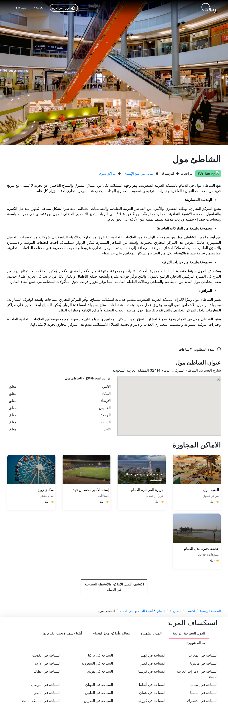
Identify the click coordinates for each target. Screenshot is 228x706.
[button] (38, 7)
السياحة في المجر (47, 692)
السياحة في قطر (152, 663)
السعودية (175, 611)
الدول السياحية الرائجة (188, 633)
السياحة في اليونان (99, 684)
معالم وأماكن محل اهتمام (111, 633)
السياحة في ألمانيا (152, 684)
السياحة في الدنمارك (202, 700)
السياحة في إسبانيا (204, 684)
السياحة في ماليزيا (204, 663)
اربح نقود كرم (61, 8)
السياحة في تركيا (100, 655)
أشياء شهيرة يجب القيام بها (62, 633)
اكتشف (190, 611)
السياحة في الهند (153, 655)
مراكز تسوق (107, 173)
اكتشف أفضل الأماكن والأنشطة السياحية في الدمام (114, 587)
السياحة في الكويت (46, 655)
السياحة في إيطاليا (47, 671)
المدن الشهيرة (151, 633)
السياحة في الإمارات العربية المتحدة (197, 674)
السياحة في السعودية (97, 663)
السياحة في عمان (152, 692)
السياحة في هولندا (99, 671)
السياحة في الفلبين (99, 692)
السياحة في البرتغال (46, 684)
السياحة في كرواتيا (151, 700)
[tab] (189, 633)
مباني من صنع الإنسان (138, 173)
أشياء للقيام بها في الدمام (136, 611)
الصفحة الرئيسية (210, 611)
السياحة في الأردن (47, 663)
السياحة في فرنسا (151, 671)
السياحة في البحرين (98, 700)
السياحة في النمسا (204, 692)
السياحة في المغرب (203, 655)
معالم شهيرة (195, 643)
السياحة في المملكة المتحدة (40, 700)
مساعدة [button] (20, 7)
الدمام (161, 611)
